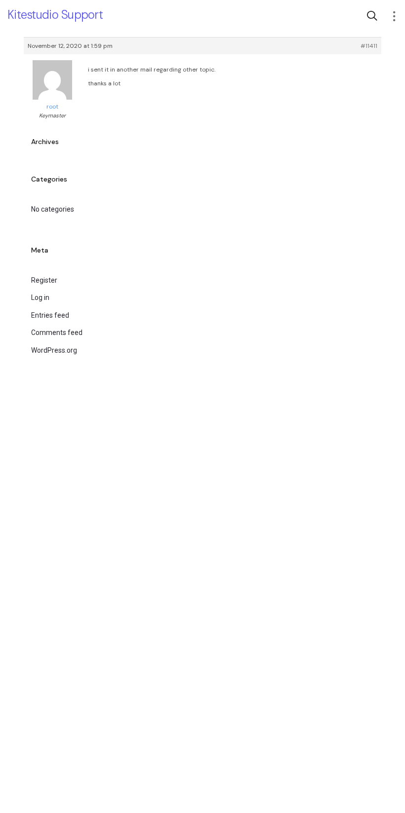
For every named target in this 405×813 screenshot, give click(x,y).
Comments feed (56, 332)
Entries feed (50, 315)
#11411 (369, 46)
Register (44, 280)
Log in (40, 297)
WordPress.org (54, 350)
